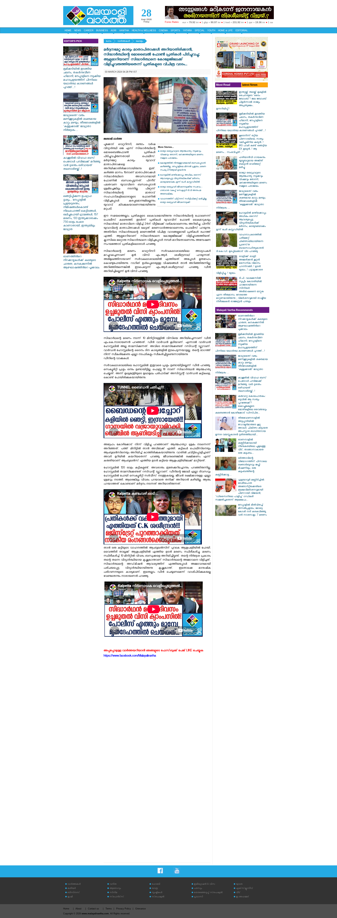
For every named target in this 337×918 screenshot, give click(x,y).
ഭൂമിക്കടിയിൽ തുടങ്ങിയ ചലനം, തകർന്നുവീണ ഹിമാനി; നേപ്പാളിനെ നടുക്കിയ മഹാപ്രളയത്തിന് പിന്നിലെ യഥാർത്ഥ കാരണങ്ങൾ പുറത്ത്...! (82, 78)
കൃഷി (70, 897)
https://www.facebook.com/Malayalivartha (130, 656)
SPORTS (175, 30)
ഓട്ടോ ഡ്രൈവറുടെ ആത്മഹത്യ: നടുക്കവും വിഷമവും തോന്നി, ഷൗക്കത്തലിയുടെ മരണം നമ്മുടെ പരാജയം (181, 155)
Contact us (93, 908)
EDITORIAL (242, 30)
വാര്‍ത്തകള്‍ (123, 41)
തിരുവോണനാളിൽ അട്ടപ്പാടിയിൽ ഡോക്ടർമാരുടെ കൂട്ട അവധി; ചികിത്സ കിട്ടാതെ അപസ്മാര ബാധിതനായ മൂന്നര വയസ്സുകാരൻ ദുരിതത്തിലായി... (241, 427)
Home (66, 908)
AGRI (113, 30)
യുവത (239, 884)
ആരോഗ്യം (115, 888)
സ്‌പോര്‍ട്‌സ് (117, 897)
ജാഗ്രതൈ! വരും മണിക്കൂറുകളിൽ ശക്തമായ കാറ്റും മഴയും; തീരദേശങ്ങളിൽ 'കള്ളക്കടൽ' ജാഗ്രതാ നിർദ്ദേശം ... (81, 123)
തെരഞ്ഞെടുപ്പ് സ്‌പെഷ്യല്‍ (208, 893)
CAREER (88, 30)
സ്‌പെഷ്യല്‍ (158, 897)
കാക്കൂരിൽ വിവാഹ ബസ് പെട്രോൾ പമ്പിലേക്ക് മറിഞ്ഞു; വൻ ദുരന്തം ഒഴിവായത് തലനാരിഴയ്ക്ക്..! (82, 164)
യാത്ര (155, 888)
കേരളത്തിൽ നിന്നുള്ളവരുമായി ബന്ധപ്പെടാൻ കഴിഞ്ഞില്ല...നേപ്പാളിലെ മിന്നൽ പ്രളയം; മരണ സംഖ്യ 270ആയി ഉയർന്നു (183, 167)
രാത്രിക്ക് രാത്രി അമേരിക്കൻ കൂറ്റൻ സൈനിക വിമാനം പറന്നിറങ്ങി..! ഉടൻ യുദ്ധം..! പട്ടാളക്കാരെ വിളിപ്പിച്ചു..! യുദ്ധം (239, 265)
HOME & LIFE (225, 30)
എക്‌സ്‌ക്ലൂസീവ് (244, 888)
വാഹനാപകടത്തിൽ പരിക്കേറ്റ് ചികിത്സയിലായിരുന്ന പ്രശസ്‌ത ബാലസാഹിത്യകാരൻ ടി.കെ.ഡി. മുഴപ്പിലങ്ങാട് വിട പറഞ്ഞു (240, 243)
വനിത (113, 884)
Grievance (140, 908)
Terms (108, 908)
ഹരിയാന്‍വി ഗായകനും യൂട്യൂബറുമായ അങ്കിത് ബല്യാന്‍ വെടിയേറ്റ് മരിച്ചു (252, 162)
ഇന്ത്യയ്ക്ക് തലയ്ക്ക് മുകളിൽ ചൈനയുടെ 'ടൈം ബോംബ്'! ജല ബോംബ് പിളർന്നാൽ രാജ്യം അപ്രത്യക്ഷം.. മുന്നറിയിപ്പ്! (241, 101)
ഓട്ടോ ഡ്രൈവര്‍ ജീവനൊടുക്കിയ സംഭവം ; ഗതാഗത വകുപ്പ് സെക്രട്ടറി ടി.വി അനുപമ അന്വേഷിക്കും (181, 191)
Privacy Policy (123, 908)
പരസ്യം (198, 888)
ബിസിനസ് (73, 893)
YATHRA (187, 30)
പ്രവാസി (198, 897)
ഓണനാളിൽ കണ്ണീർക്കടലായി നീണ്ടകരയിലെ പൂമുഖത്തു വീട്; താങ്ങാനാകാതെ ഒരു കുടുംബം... (251, 446)
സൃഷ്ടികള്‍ (157, 893)
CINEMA (163, 30)
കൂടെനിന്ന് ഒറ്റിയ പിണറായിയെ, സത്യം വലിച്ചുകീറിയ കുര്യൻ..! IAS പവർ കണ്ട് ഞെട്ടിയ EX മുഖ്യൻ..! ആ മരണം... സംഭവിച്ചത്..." (241, 144)
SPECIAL (199, 30)
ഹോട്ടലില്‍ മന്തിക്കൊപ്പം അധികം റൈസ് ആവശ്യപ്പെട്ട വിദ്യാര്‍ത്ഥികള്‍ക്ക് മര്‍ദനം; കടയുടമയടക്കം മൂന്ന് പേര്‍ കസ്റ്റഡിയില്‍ (180, 179)
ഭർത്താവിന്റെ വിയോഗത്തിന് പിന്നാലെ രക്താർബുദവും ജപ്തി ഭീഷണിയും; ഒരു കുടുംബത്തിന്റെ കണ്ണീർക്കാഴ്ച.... (241, 467)
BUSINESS (102, 30)
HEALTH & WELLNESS (144, 30)
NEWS (77, 30)
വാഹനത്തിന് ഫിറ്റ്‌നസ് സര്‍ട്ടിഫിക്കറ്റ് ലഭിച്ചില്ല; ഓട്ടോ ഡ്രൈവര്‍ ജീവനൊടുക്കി (183, 200)
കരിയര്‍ (71, 888)
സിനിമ (113, 893)
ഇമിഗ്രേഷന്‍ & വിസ (204, 884)
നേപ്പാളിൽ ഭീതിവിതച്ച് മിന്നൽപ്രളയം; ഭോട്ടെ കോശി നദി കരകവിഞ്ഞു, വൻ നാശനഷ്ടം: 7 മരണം (252, 510)
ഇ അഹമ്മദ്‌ (242, 897)
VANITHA (124, 30)
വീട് (238, 893)
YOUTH (211, 30)
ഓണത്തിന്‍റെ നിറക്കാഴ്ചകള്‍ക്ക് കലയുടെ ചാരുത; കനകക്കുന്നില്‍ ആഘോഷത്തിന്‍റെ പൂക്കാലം (81, 262)
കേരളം (139, 41)
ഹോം (108, 41)
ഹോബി (156, 884)
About (78, 908)
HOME (68, 30)
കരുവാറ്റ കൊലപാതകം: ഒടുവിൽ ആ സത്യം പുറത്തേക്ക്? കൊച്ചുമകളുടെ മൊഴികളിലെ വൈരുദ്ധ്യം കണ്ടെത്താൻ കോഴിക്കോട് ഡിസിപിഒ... (241, 405)
